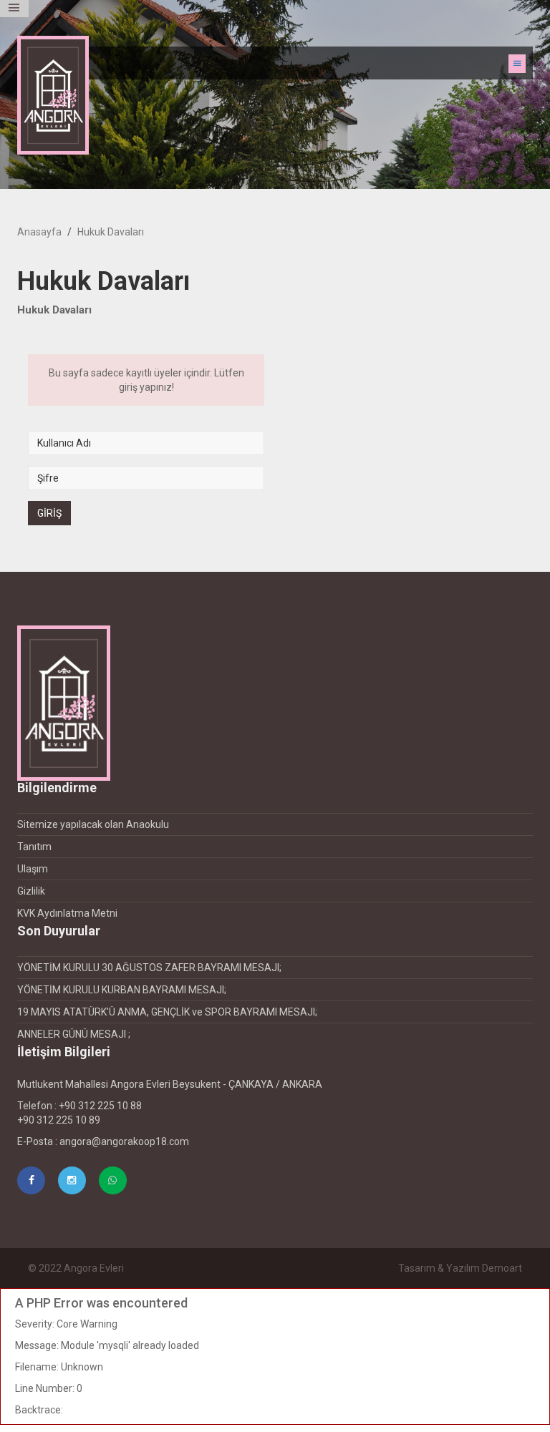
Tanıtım (34, 846)
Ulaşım (32, 869)
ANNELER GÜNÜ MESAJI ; (73, 1034)
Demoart (502, 1268)
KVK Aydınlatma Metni (67, 913)
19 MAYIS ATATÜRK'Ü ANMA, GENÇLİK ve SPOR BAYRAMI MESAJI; (167, 1012)
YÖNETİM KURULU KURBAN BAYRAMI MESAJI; (121, 989)
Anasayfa (39, 232)
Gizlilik (31, 891)
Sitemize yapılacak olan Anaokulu (93, 824)
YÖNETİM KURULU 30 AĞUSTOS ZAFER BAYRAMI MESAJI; (149, 967)
